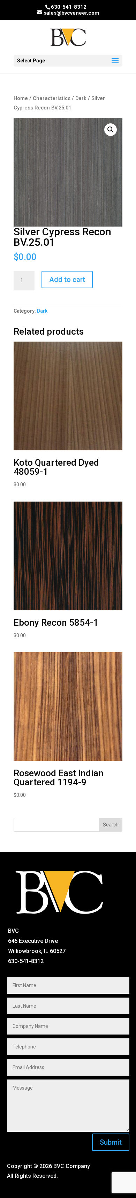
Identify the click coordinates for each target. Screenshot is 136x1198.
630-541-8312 (68, 7)
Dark (80, 98)
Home (21, 98)
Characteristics (51, 98)
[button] (110, 129)
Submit (111, 1142)
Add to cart (67, 279)
